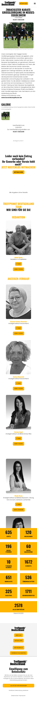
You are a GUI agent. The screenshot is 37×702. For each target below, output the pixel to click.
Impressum (22, 695)
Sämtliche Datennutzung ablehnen (18, 690)
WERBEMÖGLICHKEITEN (18, 653)
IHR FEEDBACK (18, 648)
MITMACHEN (23, 3)
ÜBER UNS (19, 635)
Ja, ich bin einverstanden (18, 686)
